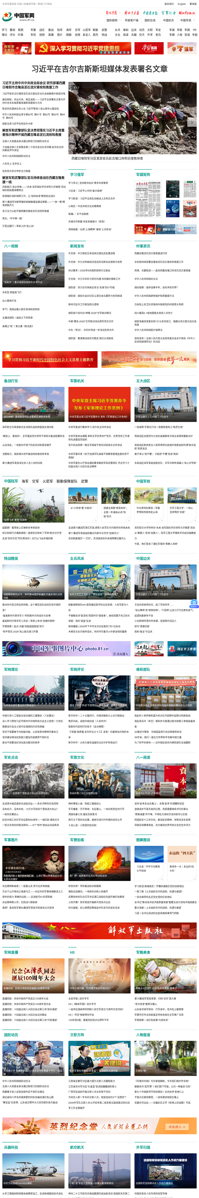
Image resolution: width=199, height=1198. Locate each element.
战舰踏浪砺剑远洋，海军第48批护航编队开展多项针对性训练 (32, 596)
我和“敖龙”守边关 (143, 631)
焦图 (20, 30)
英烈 (95, 34)
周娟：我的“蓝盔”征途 (79, 620)
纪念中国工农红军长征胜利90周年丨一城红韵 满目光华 (30, 819)
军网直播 (11, 952)
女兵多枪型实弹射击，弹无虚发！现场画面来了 (94, 594)
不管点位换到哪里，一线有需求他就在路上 (156, 1097)
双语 (187, 34)
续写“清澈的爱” (142, 626)
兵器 (134, 34)
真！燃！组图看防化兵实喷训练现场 (88, 875)
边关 (134, 30)
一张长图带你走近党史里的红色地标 (153, 896)
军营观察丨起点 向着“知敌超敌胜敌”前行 (23, 626)
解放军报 (114, 13)
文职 (150, 30)
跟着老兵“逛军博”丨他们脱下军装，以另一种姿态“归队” (162, 1086)
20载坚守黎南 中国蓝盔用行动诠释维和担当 (158, 731)
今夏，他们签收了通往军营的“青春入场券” (156, 543)
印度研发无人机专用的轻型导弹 (150, 1193)
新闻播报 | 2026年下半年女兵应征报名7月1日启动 (94, 626)
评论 (12, 34)
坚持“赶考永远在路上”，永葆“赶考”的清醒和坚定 (159, 803)
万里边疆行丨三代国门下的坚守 (152, 416)
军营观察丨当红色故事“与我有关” (151, 1020)
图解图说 (143, 839)
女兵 (117, 30)
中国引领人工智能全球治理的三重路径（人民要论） (29, 715)
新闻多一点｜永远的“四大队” (182, 868)
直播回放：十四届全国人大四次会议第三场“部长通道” (30, 1009)
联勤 (95, 30)
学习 (4, 30)
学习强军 (77, 174)
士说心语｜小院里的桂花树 (82, 825)
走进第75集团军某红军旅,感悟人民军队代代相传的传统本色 (99, 527)
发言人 (87, 34)
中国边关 (143, 558)
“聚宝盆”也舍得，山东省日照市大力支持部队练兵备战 (30, 1102)
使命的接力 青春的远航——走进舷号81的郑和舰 (27, 896)
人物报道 (143, 1034)
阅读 (125, 34)
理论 (4, 34)
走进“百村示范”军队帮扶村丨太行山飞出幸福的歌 (27, 538)
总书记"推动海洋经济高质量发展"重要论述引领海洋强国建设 (165, 902)
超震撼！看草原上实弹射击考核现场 (21, 527)
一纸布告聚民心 (10, 814)
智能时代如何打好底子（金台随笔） (87, 726)
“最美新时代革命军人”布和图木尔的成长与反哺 (26, 615)
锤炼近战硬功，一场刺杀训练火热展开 (88, 891)
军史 (158, 30)
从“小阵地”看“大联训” (81, 508)
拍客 (77, 34)
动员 (142, 30)
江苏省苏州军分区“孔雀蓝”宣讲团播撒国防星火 (92, 1086)
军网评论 (77, 669)
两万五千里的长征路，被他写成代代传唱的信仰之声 (95, 819)
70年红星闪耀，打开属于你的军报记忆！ (91, 988)
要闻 (12, 30)
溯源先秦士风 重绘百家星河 (82, 814)
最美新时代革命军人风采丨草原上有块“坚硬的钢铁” (28, 620)
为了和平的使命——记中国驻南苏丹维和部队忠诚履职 (162, 742)
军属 (172, 30)
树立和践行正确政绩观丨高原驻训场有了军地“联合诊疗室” (32, 532)
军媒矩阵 (143, 174)
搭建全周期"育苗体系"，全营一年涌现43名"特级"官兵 (116, 512)
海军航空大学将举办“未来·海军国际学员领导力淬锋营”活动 (164, 527)
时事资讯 (143, 246)
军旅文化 (77, 757)
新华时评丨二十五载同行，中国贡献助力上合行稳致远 (96, 715)
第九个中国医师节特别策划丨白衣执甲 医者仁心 (159, 1091)
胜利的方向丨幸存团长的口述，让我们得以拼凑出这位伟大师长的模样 (32, 877)
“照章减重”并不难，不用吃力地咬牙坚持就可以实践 (160, 814)
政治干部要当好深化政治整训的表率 (21, 742)
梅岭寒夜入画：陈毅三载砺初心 (84, 803)
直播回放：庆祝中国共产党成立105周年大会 (25, 998)
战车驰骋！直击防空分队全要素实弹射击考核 (26, 416)
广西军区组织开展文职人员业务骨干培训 (89, 1091)
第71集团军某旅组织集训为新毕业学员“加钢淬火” (93, 533)
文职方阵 (77, 1034)
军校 (33, 34)
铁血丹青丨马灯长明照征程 (84, 793)
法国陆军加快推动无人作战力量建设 (154, 1183)
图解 (69, 34)
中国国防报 (151, 13)
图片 (60, 34)
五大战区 (143, 380)
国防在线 (150, 20)
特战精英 (11, 558)
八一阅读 (143, 757)
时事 (20, 34)
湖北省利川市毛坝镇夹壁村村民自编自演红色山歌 (28, 1097)
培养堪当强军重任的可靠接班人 (19, 705)
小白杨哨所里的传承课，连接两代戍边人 (155, 620)
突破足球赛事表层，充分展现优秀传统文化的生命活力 (162, 825)
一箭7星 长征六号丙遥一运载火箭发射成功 (91, 1183)
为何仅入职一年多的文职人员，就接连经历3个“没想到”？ (97, 1097)
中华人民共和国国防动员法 (16, 1081)
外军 (150, 34)
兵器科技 (11, 1147)
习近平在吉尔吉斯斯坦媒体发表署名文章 (99, 68)
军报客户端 (131, 20)
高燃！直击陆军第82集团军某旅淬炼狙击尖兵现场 (28, 907)
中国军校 (143, 481)
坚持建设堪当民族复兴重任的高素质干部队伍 (25, 737)
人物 (179, 34)
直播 (51, 34)
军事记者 (169, 13)
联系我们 (169, 3)
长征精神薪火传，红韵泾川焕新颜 (19, 902)
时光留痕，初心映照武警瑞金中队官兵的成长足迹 (94, 907)
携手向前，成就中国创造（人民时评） (88, 721)
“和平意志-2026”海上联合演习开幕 (20, 631)
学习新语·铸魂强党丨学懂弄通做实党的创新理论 (159, 886)
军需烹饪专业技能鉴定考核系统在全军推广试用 (158, 1014)
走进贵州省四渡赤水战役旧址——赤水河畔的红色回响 (30, 803)
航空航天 (77, 1147)
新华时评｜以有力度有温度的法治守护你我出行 (92, 742)
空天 (142, 34)
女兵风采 (77, 558)
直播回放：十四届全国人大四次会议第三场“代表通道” (30, 1020)
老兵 (158, 34)
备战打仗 (11, 380)
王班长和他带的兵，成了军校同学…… (154, 604)
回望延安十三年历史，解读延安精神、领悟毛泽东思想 (162, 819)
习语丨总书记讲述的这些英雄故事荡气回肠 (156, 913)
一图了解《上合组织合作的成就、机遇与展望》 (158, 891)
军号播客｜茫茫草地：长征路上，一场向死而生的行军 (96, 809)
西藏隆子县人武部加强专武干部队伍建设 (23, 1091)
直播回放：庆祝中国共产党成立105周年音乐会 (26, 1004)
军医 (179, 30)
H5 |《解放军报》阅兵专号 (82, 1004)
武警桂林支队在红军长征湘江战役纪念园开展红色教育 (96, 896)
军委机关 (77, 380)
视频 (42, 34)
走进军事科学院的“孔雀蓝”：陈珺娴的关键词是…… (96, 1070)
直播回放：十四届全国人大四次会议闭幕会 (24, 1014)
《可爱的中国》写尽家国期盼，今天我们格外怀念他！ (162, 1081)
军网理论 (11, 669)
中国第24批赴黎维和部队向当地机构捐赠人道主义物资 (164, 705)
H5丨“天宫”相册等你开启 (81, 1014)
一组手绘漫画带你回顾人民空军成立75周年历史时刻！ (96, 1009)
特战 (104, 34)
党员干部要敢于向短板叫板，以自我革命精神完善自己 (30, 731)
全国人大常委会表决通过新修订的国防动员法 (25, 1086)
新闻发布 (77, 246)
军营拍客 (77, 839)
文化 (117, 34)
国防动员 (11, 1034)
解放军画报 (132, 13)
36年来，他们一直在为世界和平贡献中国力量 (158, 737)
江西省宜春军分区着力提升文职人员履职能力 (91, 1081)
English (182, 3)
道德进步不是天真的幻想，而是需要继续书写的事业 (161, 809)
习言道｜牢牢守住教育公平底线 (148, 868)
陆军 (60, 30)
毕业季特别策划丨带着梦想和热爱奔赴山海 (148, 510)
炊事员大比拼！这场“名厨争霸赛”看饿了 (156, 988)
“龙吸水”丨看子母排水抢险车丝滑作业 (22, 282)
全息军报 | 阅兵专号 (78, 998)
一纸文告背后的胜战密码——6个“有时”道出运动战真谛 (30, 825)
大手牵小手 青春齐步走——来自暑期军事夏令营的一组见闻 (32, 1072)
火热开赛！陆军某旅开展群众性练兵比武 (89, 902)
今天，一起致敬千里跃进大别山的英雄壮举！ (26, 793)
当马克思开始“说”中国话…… (150, 793)
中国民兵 (168, 20)
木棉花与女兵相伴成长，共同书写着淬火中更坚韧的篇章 (97, 631)
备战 (51, 30)
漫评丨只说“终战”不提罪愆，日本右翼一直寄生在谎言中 (98, 705)
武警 (104, 30)
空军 (77, 30)
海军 (69, 30)
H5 (194, 30)
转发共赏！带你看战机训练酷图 (84, 886)
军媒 (187, 30)
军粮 (172, 34)
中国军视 (185, 20)
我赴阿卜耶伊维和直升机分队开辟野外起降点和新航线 (162, 715)
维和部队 (143, 669)
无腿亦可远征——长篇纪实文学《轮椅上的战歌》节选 (162, 1102)
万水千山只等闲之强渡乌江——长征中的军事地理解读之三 (32, 891)
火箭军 (87, 30)
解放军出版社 (188, 13)
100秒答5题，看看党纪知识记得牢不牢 (88, 1020)
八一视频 (11, 246)
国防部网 (111, 20)
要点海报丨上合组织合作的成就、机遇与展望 (157, 907)
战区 (42, 30)
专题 (194, 34)
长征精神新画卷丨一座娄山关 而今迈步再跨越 (26, 886)
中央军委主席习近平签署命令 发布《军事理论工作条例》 (99, 416)
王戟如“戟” (141, 1070)
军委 (33, 30)
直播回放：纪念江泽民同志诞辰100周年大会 (26, 988)
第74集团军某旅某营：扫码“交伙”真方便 (155, 998)
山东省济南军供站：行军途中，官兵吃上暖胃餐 (158, 1009)
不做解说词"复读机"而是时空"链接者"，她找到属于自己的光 (99, 615)
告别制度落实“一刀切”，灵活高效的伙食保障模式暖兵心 (97, 538)
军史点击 (11, 757)
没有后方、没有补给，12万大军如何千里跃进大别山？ (30, 809)
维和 (125, 30)
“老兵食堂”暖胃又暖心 (145, 1004)
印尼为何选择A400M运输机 (17, 1183)
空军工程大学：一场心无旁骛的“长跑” (181, 510)
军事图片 (11, 839)
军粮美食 (143, 952)
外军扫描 (143, 1147)
